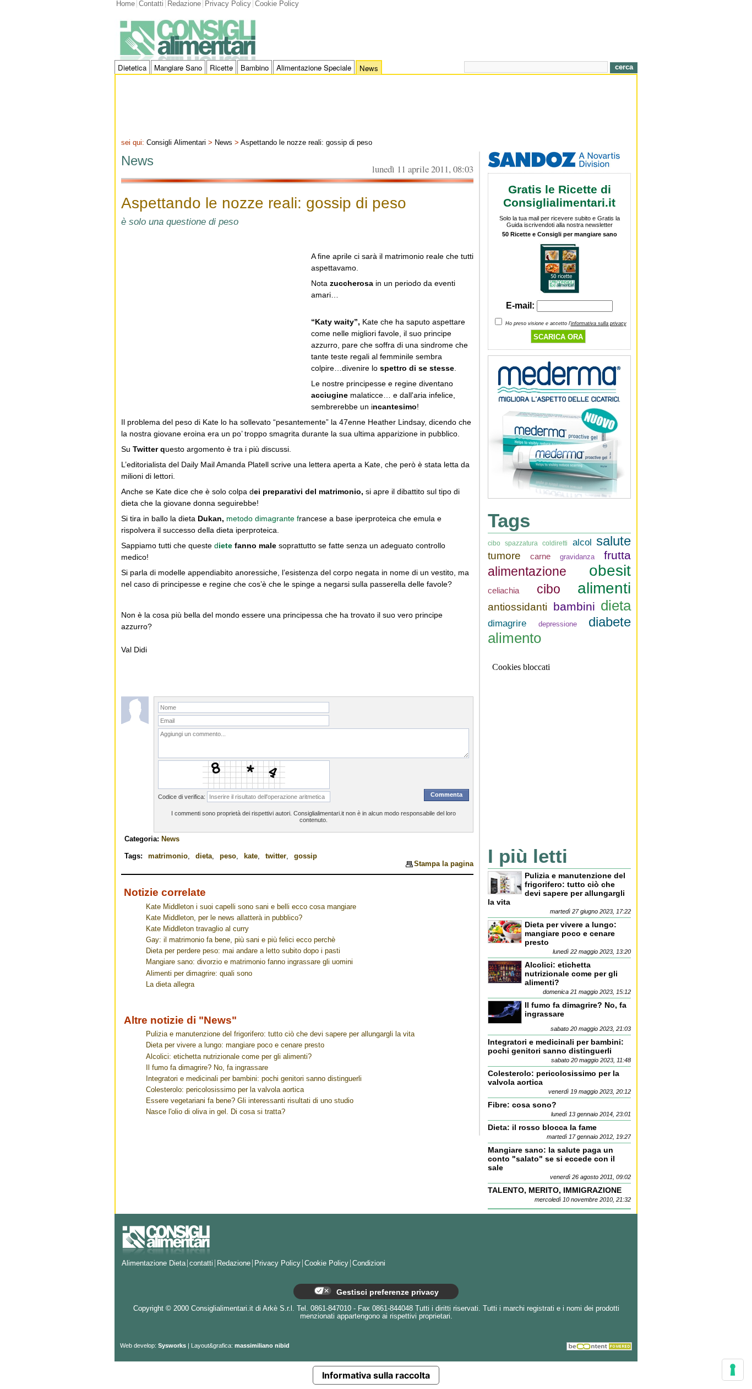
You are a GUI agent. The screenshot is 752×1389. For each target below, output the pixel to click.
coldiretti (555, 543)
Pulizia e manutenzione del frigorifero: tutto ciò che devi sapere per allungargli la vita (280, 1034)
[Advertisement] (376, 105)
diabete (609, 621)
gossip (305, 856)
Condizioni (368, 1263)
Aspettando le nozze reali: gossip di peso (306, 143)
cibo (548, 589)
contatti (201, 1263)
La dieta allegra (170, 984)
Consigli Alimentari (176, 143)
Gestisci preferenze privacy (386, 1292)
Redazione (184, 4)
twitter (275, 856)
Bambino (255, 67)
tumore (504, 555)
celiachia (503, 590)
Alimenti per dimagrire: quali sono (199, 973)
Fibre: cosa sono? (522, 1104)
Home (125, 4)
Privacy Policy (228, 4)
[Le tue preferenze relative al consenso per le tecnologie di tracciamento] (732, 1369)
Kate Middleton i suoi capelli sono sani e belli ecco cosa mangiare (251, 907)
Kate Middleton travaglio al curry (197, 929)
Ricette (221, 67)
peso (228, 856)
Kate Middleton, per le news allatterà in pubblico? (224, 918)
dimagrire (507, 623)
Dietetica (132, 67)
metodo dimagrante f (262, 518)
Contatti (151, 4)
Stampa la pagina (443, 864)
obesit (610, 570)
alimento (514, 638)
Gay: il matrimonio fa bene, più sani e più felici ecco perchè (240, 940)
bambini (574, 606)
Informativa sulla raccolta (376, 1375)
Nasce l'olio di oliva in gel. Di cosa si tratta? (215, 1112)
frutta (617, 555)
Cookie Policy (277, 4)
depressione (557, 624)
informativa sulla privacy (598, 323)
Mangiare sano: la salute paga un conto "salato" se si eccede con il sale (551, 1158)
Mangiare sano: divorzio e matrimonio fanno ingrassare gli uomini (249, 962)
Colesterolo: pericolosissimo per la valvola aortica (225, 1090)
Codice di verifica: (181, 796)
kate (251, 856)
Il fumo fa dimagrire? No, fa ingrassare (207, 1068)
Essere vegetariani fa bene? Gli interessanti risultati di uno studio (249, 1101)
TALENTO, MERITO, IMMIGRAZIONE (555, 1190)
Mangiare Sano (178, 67)
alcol (582, 542)
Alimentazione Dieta (154, 1263)
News (368, 68)
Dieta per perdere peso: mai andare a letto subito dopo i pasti (243, 951)
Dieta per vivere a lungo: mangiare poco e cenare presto (235, 1045)
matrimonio (168, 856)
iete (227, 545)
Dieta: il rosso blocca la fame (542, 1127)
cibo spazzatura (513, 543)
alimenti (604, 588)
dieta (203, 856)
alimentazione (527, 572)
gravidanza (577, 557)
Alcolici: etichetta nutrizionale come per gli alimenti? (229, 1057)
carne (540, 556)
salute (613, 540)
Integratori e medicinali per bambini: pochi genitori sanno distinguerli (254, 1079)
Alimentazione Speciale (313, 67)
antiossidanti (517, 607)
